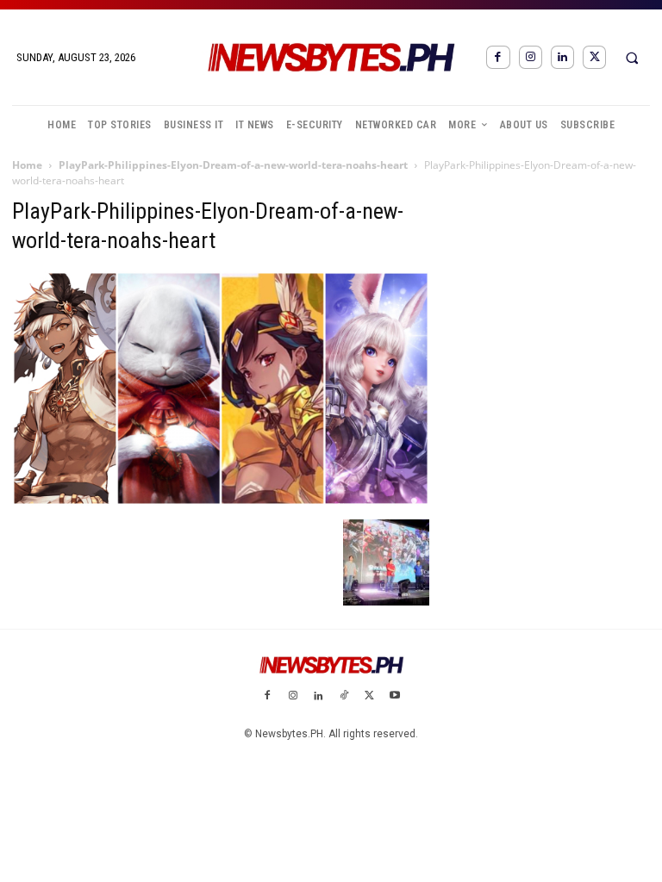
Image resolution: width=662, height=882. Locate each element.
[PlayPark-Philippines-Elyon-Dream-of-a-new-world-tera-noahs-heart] (220, 501)
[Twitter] (594, 57)
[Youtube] (394, 696)
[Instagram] (530, 57)
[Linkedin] (562, 57)
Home (27, 165)
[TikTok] (343, 696)
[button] (631, 57)
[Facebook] (497, 57)
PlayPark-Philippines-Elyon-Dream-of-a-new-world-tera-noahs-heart (233, 165)
